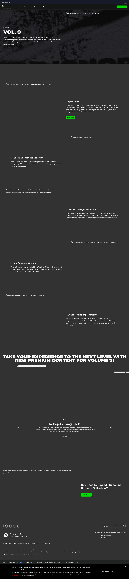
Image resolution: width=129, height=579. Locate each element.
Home (5, 543)
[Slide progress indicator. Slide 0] (63, 419)
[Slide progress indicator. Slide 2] (65, 419)
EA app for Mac (36, 543)
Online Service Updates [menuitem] (71, 562)
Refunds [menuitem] (39, 562)
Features (26, 7)
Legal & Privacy (12, 562)
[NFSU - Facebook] (5, 526)
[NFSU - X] (9, 526)
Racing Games (46, 543)
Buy (10, 543)
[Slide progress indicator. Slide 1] (64, 419)
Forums (45, 7)
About (18, 7)
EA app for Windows (23, 543)
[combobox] (107, 526)
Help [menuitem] (4, 562)
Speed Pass (33, 7)
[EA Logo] (5, 535)
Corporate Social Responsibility (52, 562)
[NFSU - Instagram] (17, 526)
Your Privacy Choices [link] (29, 562)
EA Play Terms (31, 554)
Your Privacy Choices (107, 571)
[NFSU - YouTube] (13, 526)
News (40, 7)
